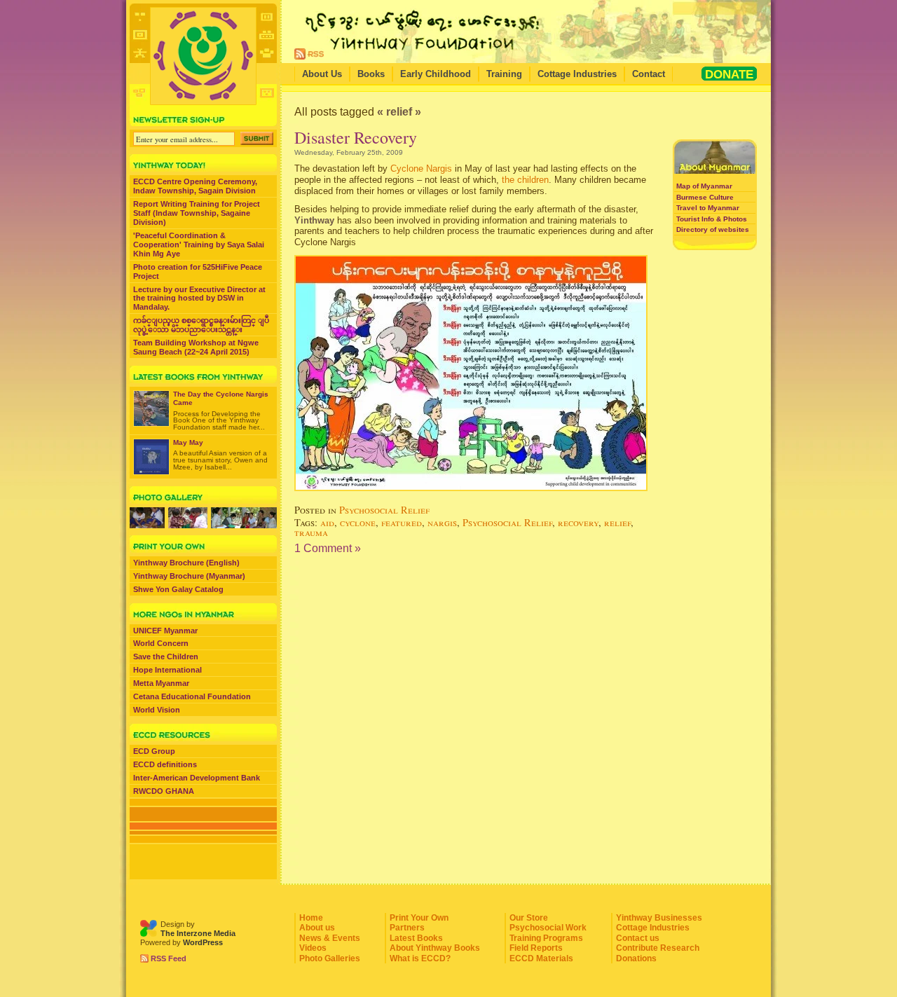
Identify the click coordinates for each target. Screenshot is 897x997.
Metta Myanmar (161, 683)
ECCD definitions (165, 764)
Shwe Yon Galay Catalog (178, 589)
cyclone (358, 522)
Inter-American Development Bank (196, 777)
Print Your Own (419, 918)
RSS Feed (168, 958)
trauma (311, 532)
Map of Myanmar (704, 186)
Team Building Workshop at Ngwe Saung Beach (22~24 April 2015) (196, 347)
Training (504, 74)
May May (188, 442)
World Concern (161, 643)
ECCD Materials (541, 958)
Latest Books (416, 938)
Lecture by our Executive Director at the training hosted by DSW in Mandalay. (199, 298)
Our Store (528, 918)
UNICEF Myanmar (165, 630)
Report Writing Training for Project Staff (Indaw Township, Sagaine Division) (196, 213)
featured (401, 522)
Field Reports (536, 948)
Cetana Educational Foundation (192, 696)
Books (371, 74)
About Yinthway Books (435, 948)
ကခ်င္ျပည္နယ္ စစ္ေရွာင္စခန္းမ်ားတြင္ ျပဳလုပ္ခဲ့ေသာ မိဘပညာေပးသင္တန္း (201, 325)
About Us (322, 74)
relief (617, 522)
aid (327, 522)
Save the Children (165, 656)
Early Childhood (435, 74)
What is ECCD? (420, 958)
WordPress (203, 942)
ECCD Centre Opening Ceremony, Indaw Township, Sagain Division (195, 186)
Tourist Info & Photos (711, 219)
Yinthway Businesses (659, 918)
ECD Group (154, 751)
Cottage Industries (577, 74)
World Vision (156, 710)
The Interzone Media (197, 933)
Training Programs (546, 938)
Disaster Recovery (355, 137)
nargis (442, 522)
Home (311, 918)
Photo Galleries (329, 958)
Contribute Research (657, 948)
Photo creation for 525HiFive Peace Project (197, 271)
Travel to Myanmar (707, 208)
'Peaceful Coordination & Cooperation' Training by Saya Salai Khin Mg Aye (198, 244)
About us (317, 928)
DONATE (729, 74)
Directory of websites (712, 229)
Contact (648, 74)
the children (525, 179)
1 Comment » (327, 548)
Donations (636, 958)
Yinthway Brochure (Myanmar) (189, 576)
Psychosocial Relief (384, 509)
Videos (313, 948)
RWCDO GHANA (163, 791)
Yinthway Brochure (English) (186, 562)
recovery (578, 522)
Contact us (637, 938)
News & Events (329, 938)
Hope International (167, 670)
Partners (407, 928)
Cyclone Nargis (421, 168)
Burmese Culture (705, 197)
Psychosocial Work (548, 928)
